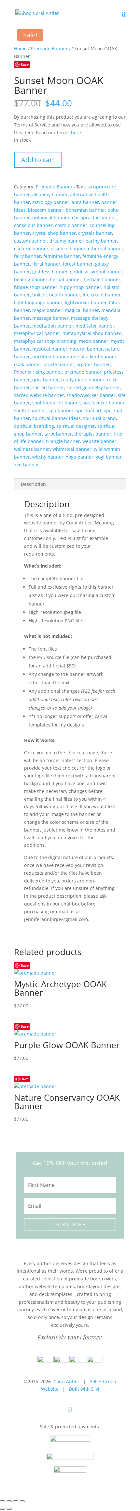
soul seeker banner (104, 403)
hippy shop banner (80, 287)
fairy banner (27, 256)
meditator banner (95, 326)
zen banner (26, 465)
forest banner (78, 264)
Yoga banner (79, 457)
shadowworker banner (91, 395)
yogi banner (109, 457)
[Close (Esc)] (22, 1501)
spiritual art (89, 410)
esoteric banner (31, 249)
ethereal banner (105, 249)
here (76, 132)
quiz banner (45, 380)
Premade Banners (50, 48)
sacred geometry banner (93, 387)
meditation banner (52, 326)
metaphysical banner (37, 333)
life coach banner (102, 295)
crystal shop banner (54, 233)
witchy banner (47, 457)
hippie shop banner (35, 287)
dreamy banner (66, 241)
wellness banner (32, 449)
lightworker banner (86, 302)
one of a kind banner (94, 357)
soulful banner (30, 410)
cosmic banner (71, 225)
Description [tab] (33, 484)
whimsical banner (71, 449)
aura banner (85, 202)
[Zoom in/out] (2, 1501)
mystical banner (49, 349)
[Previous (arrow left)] (2, 1509)
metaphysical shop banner (92, 333)
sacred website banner (39, 395)
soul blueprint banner (56, 403)
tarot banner (58, 434)
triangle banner (63, 441)
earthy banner (101, 241)
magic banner (47, 310)
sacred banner (48, 387)
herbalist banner (102, 279)
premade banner (83, 372)
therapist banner (92, 434)
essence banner (68, 249)
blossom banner (45, 210)
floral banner (46, 264)
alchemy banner (50, 194)
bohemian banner (85, 210)
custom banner (30, 241)
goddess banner (50, 272)
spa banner (61, 410)
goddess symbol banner (96, 272)
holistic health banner (56, 295)
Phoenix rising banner (38, 372)
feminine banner (61, 256)
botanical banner (51, 217)
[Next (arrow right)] (9, 1509)
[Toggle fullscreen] (9, 1501)
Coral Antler (66, 1381)
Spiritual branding (34, 426)
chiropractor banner (94, 217)
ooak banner (27, 364)
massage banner (50, 318)
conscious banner (33, 225)
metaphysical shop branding (45, 341)
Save (25, 64)
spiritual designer (75, 426)
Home (20, 48)
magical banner (82, 310)
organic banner (93, 364)
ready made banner (83, 380)
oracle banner (59, 364)
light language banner (38, 302)
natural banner (86, 349)
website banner (99, 441)
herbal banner (65, 279)
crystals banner (95, 233)
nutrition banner (50, 357)
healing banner (31, 279)
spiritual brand (99, 418)
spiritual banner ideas (56, 418)
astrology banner (50, 202)
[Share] (15, 1501)
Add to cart (37, 159)
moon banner (93, 341)
